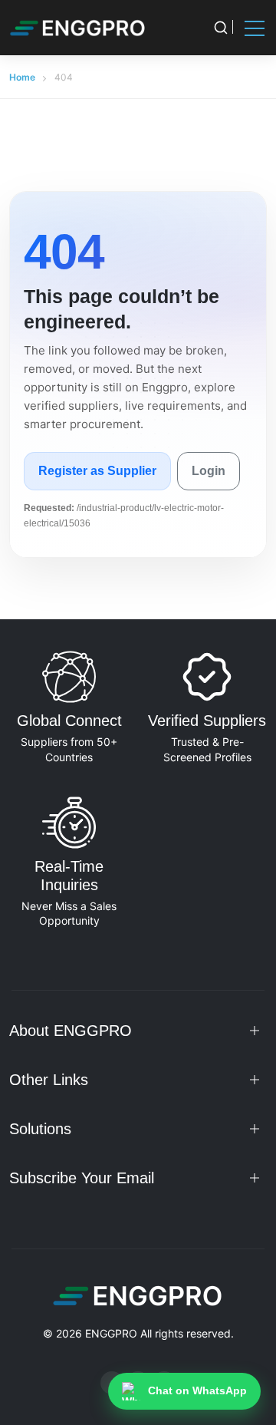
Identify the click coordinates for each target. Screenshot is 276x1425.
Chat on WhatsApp (197, 1390)
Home (22, 77)
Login (208, 470)
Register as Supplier (97, 470)
